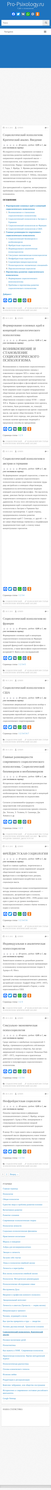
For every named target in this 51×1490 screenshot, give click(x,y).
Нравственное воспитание (14, 1236)
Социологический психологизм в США (25, 229)
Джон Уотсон (27, 838)
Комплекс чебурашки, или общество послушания (24, 1385)
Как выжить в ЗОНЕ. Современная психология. (23, 1350)
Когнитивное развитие (12, 1210)
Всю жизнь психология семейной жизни (20, 1273)
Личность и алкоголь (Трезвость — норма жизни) (24, 1305)
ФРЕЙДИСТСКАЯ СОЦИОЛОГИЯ (25, 853)
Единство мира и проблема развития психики (22, 1204)
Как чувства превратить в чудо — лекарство (22, 1321)
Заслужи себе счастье (12, 1257)
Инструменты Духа (11, 1289)
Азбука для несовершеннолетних (17, 1247)
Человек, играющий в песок (15, 1316)
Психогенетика (9, 1345)
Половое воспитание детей (14, 1340)
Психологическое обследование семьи (19, 1284)
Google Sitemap (9, 1398)
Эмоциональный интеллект (14, 1300)
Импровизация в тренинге (14, 1311)
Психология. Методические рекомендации (21, 1279)
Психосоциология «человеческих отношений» (28, 265)
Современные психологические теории (19, 1220)
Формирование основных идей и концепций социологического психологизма (23, 330)
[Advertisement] (25, 52)
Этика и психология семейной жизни (19, 1263)
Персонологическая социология (21, 268)
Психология (8, 1194)
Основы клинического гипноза (16, 1369)
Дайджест (7, 294)
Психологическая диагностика (16, 1364)
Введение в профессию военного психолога (21, 1295)
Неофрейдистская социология (21, 258)
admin (20, 128)
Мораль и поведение (11, 1242)
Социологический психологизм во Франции (27, 225)
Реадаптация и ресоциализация (16, 1380)
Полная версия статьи (37, 308)
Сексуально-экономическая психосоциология (27, 255)
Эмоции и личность (11, 1252)
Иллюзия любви (10, 1374)
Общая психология (11, 1199)
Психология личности (12, 1226)
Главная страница (10, 1188)
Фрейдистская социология (19, 245)
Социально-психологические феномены (20, 1231)
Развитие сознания (11, 1215)
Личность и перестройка (13, 1268)
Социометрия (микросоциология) (22, 262)
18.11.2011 (9, 128)
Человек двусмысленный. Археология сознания (23, 1326)
